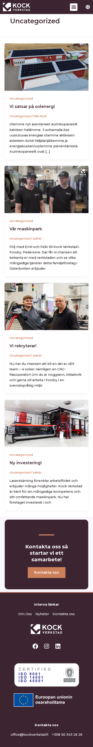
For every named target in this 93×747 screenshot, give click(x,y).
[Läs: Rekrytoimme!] (46, 306)
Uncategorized (21, 98)
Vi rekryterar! (23, 345)
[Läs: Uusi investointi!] (46, 423)
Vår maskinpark (25, 228)
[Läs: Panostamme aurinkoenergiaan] (46, 67)
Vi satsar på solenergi (32, 106)
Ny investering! (25, 462)
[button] (73, 7)
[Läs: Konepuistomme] (46, 189)
